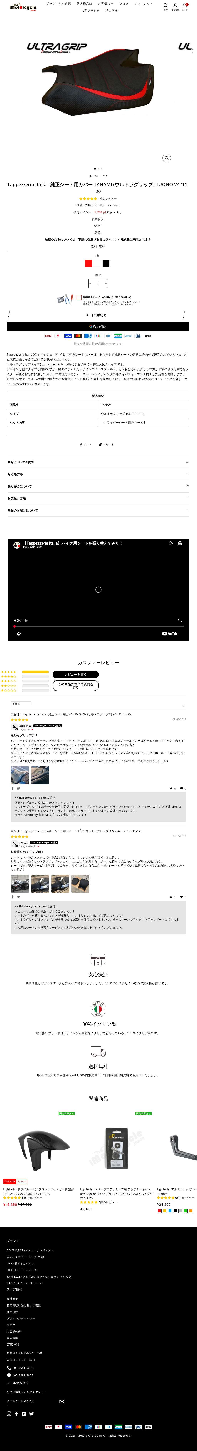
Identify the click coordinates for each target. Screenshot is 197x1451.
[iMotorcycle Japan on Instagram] (9, 1413)
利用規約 (12, 1312)
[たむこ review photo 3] (60, 884)
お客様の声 (106, 3)
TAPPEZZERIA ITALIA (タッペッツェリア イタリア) (40, 1276)
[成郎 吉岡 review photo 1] (20, 775)
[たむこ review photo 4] (80, 884)
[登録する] (61, 1401)
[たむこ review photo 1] (20, 884)
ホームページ (97, 176)
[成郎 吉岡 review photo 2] (40, 775)
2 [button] (99, 169)
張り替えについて (20, 486)
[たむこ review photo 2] (40, 884)
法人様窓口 (85, 3)
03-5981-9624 (23, 1368)
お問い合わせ (90, 10)
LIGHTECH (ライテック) (22, 1270)
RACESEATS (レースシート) (25, 1283)
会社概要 (12, 1298)
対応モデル (15, 474)
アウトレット (143, 3)
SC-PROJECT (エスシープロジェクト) (30, 1250)
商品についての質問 (21, 462)
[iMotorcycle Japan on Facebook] (16, 1413)
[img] (19, 720)
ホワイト (97, 263)
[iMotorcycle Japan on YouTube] (24, 1413)
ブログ (124, 3)
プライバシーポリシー (21, 1318)
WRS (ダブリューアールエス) (25, 1257)
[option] (98, 89)
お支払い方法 (17, 498)
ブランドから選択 (58, 3)
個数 (98, 275)
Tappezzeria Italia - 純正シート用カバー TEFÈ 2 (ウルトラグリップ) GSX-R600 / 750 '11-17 (81, 831)
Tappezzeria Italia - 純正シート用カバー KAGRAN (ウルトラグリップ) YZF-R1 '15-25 (77, 714)
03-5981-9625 (23, 1375)
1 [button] (95, 169)
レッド (88, 263)
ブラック (106, 263)
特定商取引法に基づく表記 (24, 1305)
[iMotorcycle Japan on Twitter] (31, 1413)
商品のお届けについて (23, 510)
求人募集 (112, 10)
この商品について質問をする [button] (75, 685)
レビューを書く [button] (75, 674)
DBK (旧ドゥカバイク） (22, 1263)
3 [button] (102, 169)
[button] (88, 199)
